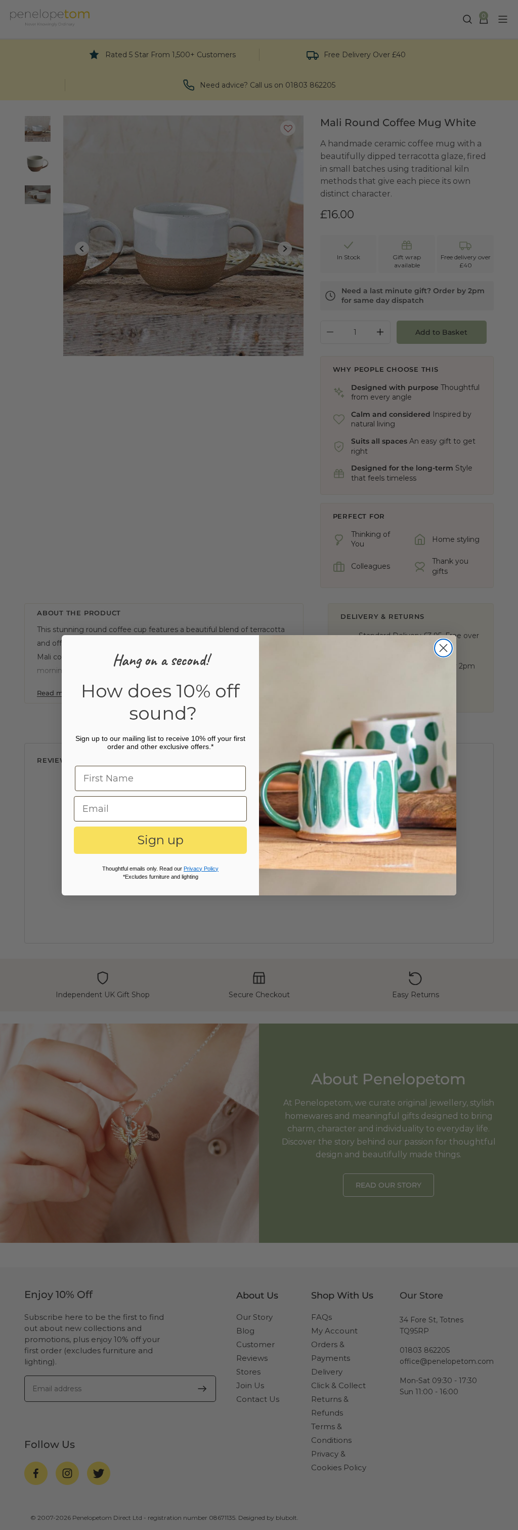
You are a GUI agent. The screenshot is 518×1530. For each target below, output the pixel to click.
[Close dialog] (443, 648)
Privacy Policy (201, 869)
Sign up (160, 840)
